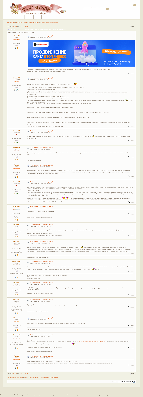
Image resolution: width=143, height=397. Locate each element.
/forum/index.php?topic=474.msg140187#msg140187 (93, 341)
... (14, 26)
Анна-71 (17, 78)
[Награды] (17, 48)
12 (20, 26)
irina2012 (17, 241)
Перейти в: (114, 381)
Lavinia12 (17, 206)
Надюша (17, 147)
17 (23, 26)
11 (19, 26)
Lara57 (17, 36)
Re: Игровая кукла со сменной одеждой (41, 36)
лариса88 (17, 261)
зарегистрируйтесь (100, 7)
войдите (91, 7)
